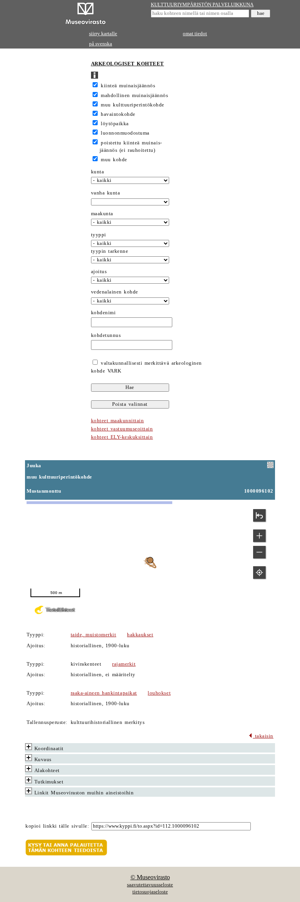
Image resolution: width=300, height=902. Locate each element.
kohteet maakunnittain (117, 420)
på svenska (100, 44)
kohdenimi (103, 312)
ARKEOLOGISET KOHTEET (127, 64)
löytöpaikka (115, 123)
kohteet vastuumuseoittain (122, 429)
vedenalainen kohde (114, 292)
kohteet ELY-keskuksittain (122, 437)
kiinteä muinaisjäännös (128, 85)
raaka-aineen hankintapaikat (104, 693)
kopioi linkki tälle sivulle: (57, 826)
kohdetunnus (106, 335)
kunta (97, 172)
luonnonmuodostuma (125, 133)
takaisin (263, 736)
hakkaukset (140, 634)
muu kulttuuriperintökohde (132, 105)
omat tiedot (195, 33)
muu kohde (114, 159)
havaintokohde (118, 114)
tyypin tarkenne (110, 251)
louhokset (159, 693)
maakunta (102, 213)
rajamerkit (124, 664)
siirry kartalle (103, 33)
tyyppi (98, 235)
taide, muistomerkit (93, 634)
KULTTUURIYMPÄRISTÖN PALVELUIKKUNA (202, 4)
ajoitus (99, 271)
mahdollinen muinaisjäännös (134, 95)
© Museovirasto (150, 877)
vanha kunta (105, 193)
